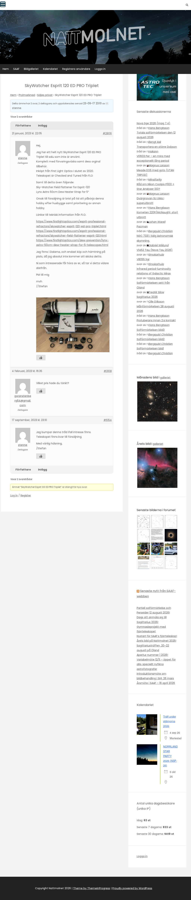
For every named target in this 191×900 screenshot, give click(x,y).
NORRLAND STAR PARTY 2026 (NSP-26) (170, 756)
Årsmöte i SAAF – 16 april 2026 (156, 683)
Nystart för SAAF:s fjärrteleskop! (157, 636)
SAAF (16, 69)
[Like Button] (41, 357)
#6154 (108, 420)
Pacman (142, 226)
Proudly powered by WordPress (132, 888)
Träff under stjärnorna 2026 (169, 721)
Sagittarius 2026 (147, 297)
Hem (6, 69)
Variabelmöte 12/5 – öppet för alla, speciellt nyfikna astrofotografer (156, 664)
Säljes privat (45, 95)
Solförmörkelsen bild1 (150, 348)
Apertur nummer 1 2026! (152, 655)
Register (26, 495)
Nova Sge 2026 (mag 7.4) (153, 123)
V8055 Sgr (143, 259)
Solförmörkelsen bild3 (151, 330)
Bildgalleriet (31, 69)
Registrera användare (76, 69)
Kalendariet (50, 69)
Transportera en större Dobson (157, 147)
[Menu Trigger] (3, 4)
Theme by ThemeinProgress (91, 888)
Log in (14, 495)
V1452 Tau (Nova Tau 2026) (155, 250)
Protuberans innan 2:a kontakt (156, 320)
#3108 (108, 371)
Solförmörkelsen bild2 (151, 339)
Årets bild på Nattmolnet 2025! (156, 641)
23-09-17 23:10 (92, 103)
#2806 (107, 133)
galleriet (165, 377)
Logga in (100, 69)
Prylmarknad (27, 95)
